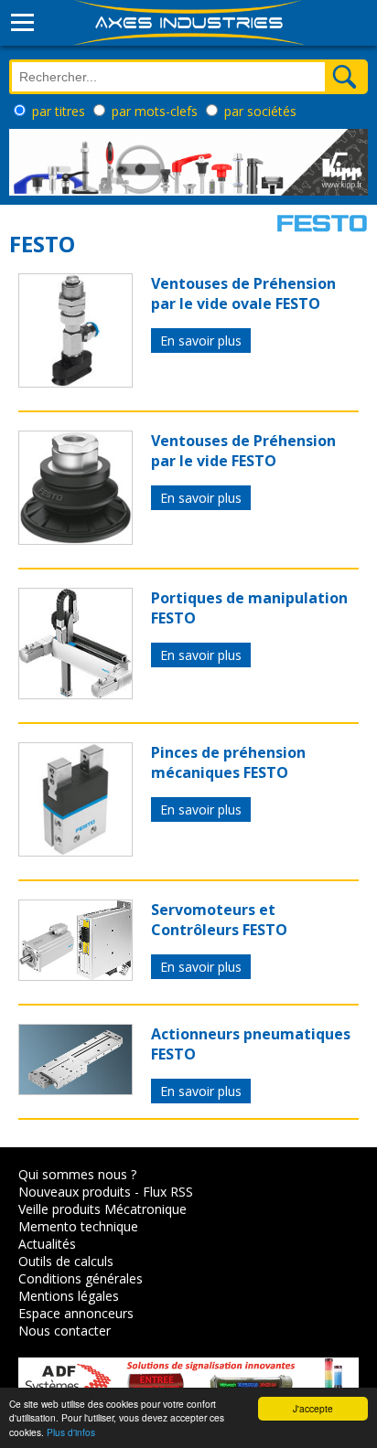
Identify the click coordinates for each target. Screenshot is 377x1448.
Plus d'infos (71, 1432)
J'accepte (313, 1408)
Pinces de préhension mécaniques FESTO (228, 762)
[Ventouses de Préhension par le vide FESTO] (75, 539)
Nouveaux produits (74, 1191)
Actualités (47, 1243)
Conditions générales (80, 1278)
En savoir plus (201, 340)
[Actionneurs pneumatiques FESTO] (75, 1090)
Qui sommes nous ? (77, 1174)
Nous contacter (64, 1330)
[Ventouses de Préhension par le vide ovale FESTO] (75, 382)
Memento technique (78, 1226)
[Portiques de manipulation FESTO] (75, 694)
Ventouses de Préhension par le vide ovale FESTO (243, 293)
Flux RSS (168, 1191)
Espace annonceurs (76, 1313)
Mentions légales (68, 1295)
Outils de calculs (65, 1261)
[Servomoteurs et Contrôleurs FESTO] (75, 975)
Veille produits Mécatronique (102, 1209)
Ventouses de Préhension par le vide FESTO (243, 451)
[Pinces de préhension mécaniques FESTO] (75, 851)
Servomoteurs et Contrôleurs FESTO (219, 920)
